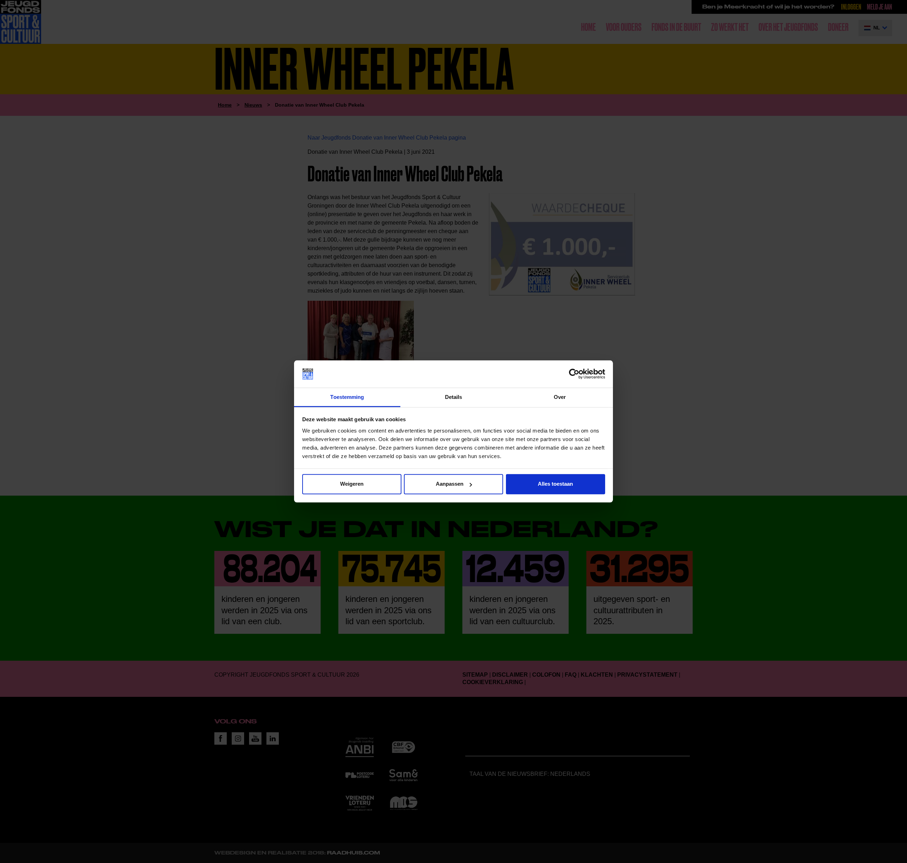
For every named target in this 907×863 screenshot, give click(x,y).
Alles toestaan (555, 484)
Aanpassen (449, 484)
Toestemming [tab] (347, 397)
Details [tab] (453, 397)
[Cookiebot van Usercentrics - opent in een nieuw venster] (574, 374)
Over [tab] (560, 397)
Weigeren (352, 484)
